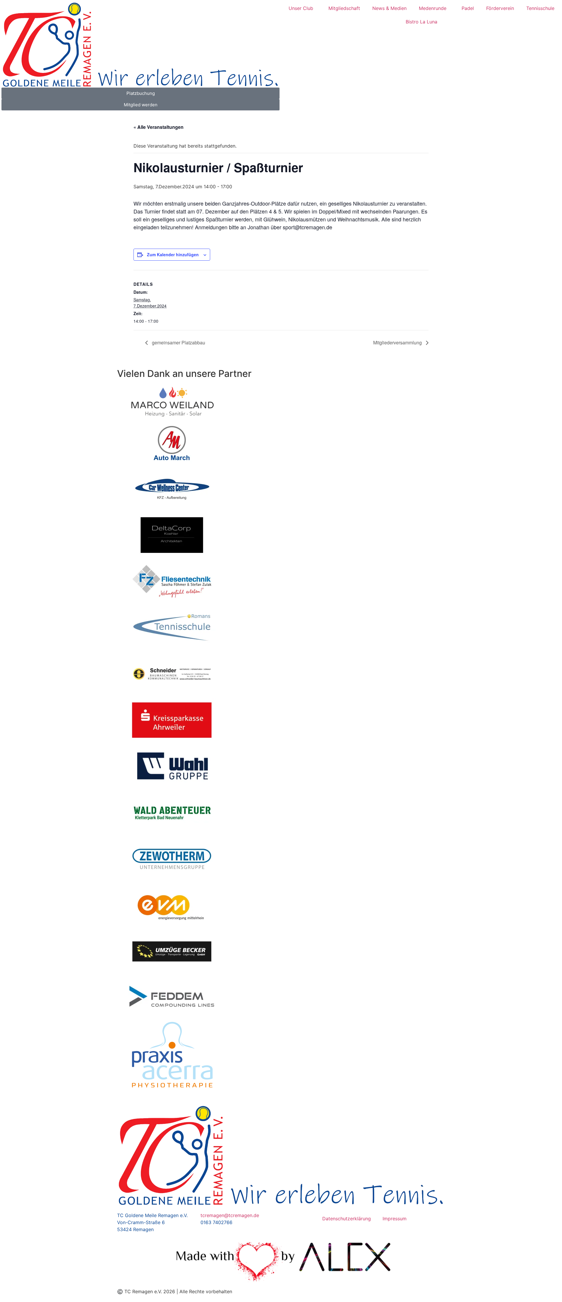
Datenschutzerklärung (346, 1218)
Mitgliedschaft (344, 8)
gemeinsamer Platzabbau (178, 342)
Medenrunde (432, 8)
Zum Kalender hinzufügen (173, 254)
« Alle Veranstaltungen (158, 127)
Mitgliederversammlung (398, 342)
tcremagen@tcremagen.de (230, 1215)
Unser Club (301, 8)
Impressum (395, 1218)
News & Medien (389, 8)
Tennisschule (540, 8)
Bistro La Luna (421, 22)
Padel (468, 8)
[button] (123, 737)
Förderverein (500, 8)
